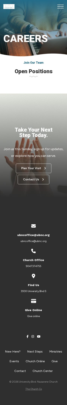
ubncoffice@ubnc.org (33, 241)
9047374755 (33, 266)
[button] (60, 6)
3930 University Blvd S (33, 291)
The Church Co (33, 389)
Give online (33, 316)
